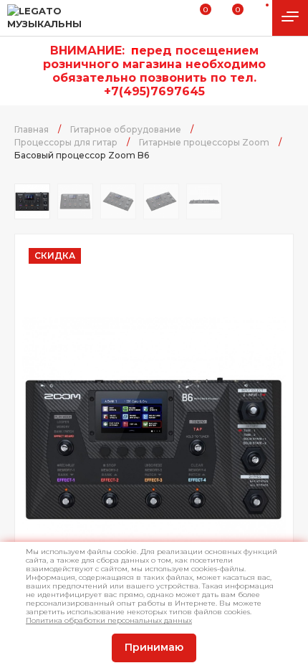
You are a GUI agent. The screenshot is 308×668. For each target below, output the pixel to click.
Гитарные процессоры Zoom (204, 142)
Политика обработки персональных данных (109, 620)
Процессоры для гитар (65, 142)
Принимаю (154, 647)
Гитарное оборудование (125, 129)
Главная (31, 129)
